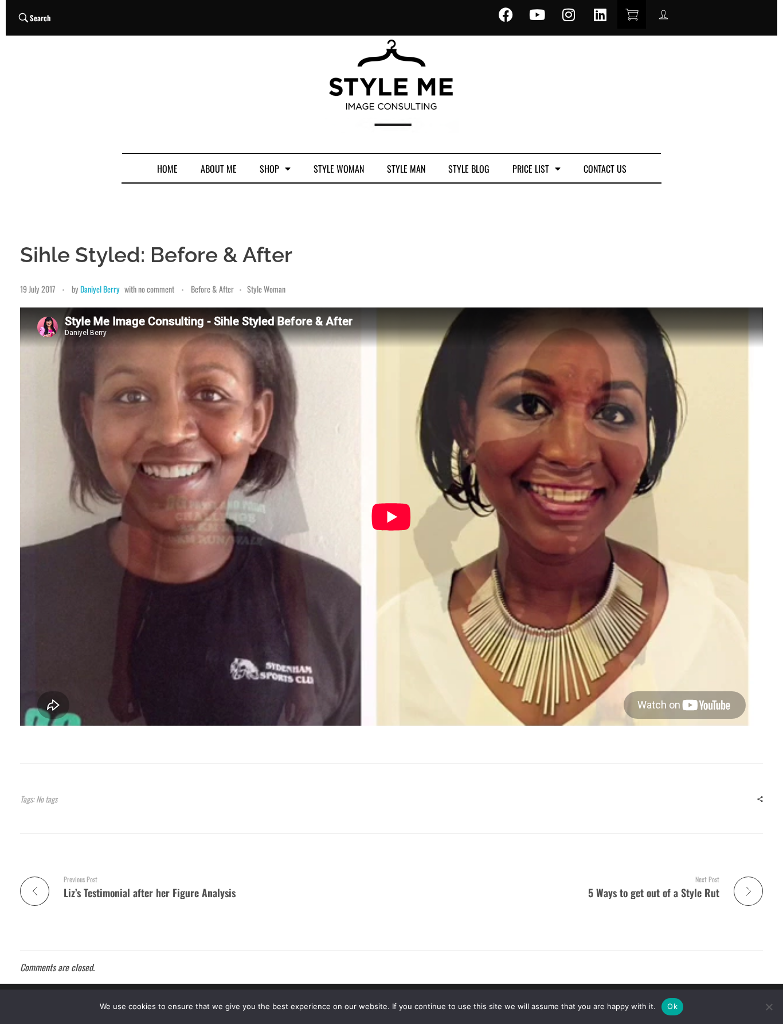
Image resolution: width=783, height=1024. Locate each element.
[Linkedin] (600, 14)
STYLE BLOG (469, 169)
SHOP (269, 169)
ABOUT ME (219, 169)
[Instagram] (568, 14)
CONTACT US (605, 169)
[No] (768, 1007)
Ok (672, 1006)
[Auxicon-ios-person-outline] (663, 14)
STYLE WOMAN (339, 169)
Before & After (212, 289)
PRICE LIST (530, 169)
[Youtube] (537, 14)
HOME (167, 169)
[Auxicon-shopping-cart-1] (631, 14)
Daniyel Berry (100, 289)
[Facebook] (505, 14)
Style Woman (266, 289)
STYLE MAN (406, 169)
